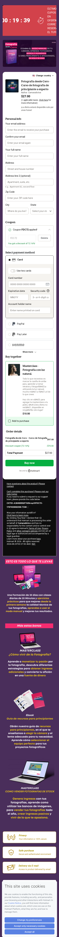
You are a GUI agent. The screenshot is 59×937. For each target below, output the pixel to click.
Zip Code (10, 192)
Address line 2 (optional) (17, 176)
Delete (44, 238)
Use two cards (24, 270)
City (7, 205)
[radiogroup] (29, 302)
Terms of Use (34, 528)
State (33, 205)
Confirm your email (15, 136)
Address (9, 163)
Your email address (15, 123)
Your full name (13, 149)
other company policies (27, 531)
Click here (43, 100)
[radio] (9, 259)
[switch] (13, 271)
